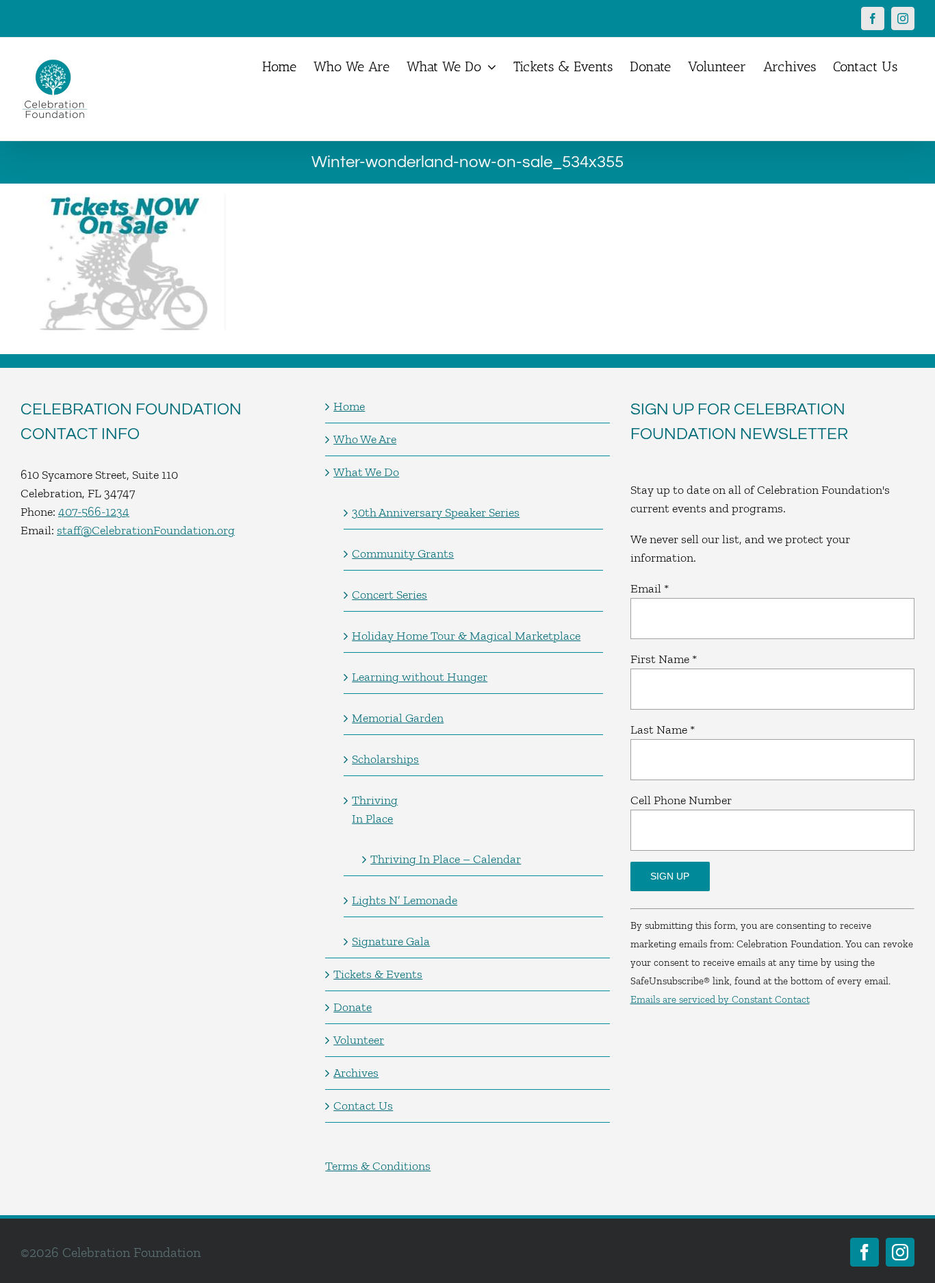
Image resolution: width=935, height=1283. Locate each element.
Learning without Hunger (419, 676)
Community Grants (403, 553)
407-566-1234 (93, 511)
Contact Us (363, 1105)
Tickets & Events (377, 974)
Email (649, 588)
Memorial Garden (398, 717)
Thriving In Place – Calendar (445, 859)
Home (349, 406)
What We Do (366, 471)
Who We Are (364, 439)
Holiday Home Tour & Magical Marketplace (466, 635)
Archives (356, 1072)
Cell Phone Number (681, 800)
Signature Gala (391, 941)
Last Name (662, 729)
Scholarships (385, 759)
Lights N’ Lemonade (404, 900)
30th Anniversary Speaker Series (436, 512)
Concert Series (389, 594)
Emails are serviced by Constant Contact (720, 999)
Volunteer (358, 1039)
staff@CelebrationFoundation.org (146, 530)
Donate (352, 1006)
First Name (663, 659)
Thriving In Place (375, 809)
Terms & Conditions (378, 1165)
